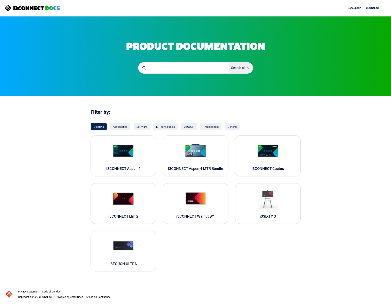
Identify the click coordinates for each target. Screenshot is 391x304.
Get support (354, 7)
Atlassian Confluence (98, 297)
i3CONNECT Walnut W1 (195, 216)
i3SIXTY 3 (268, 216)
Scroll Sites (76, 297)
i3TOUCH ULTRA (123, 264)
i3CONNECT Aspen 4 (123, 168)
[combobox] (183, 67)
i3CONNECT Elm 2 (123, 216)
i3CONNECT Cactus (268, 168)
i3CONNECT (373, 7)
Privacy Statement (28, 291)
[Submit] (144, 68)
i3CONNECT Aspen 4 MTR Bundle (195, 168)
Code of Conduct (51, 291)
